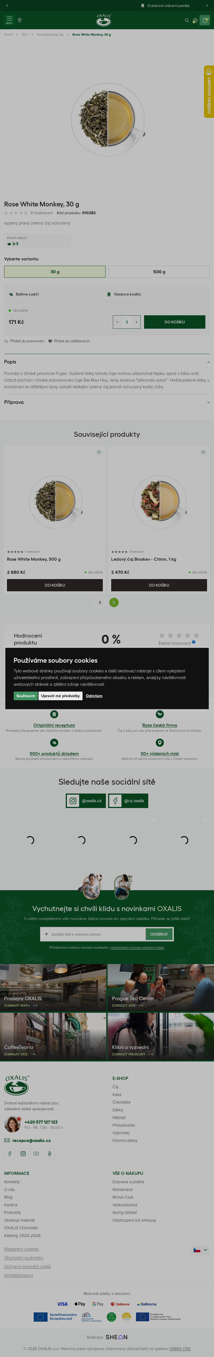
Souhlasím (25, 696)
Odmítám (94, 696)
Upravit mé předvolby (60, 696)
